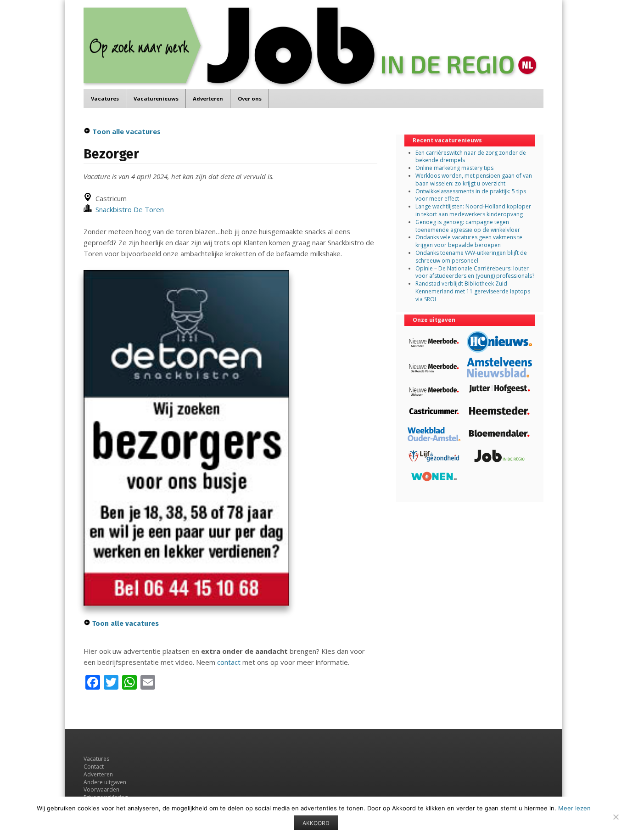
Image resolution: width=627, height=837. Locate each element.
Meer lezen (574, 808)
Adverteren (208, 98)
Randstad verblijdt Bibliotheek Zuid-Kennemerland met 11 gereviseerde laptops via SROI (472, 291)
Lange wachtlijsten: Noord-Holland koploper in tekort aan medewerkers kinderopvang (473, 210)
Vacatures (105, 98)
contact (229, 662)
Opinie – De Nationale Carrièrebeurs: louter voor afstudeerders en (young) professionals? (474, 272)
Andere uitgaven (105, 782)
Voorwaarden (101, 789)
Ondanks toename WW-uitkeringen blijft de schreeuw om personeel (471, 256)
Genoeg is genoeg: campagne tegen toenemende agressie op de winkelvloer (467, 226)
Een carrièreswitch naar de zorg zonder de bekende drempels (470, 156)
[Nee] (615, 816)
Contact (94, 766)
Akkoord (316, 823)
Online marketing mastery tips (454, 168)
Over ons (250, 98)
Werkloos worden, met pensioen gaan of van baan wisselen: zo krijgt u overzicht (473, 179)
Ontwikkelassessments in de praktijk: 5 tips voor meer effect (470, 195)
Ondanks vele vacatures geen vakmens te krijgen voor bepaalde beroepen (468, 241)
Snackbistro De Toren (128, 209)
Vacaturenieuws (156, 98)
